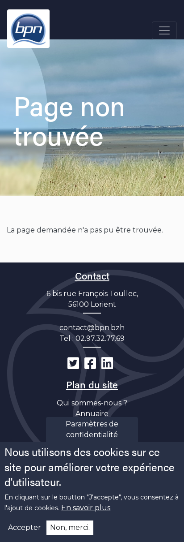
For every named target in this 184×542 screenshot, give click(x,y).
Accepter (24, 527)
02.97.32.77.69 (100, 338)
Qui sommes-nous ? (92, 403)
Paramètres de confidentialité (92, 429)
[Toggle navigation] (164, 30)
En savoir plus (85, 507)
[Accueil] (28, 28)
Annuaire (92, 413)
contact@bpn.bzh (92, 327)
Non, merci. (70, 527)
